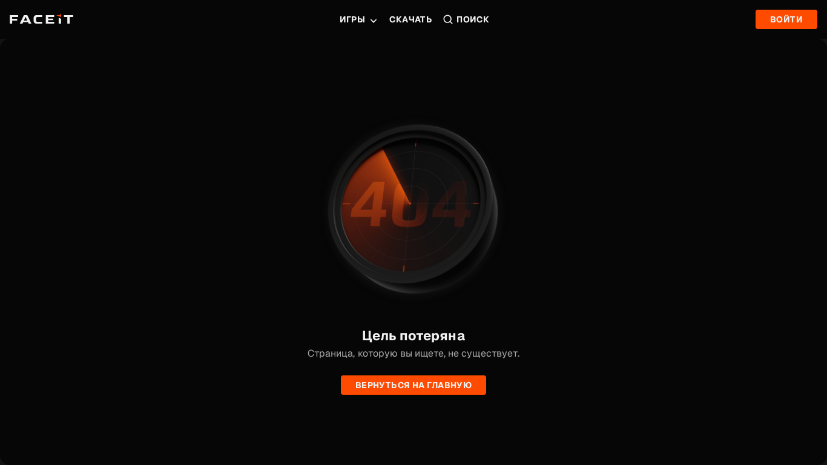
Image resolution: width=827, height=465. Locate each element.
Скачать (410, 19)
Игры (353, 19)
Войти (786, 19)
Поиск (472, 19)
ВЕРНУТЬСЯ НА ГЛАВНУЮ (413, 385)
